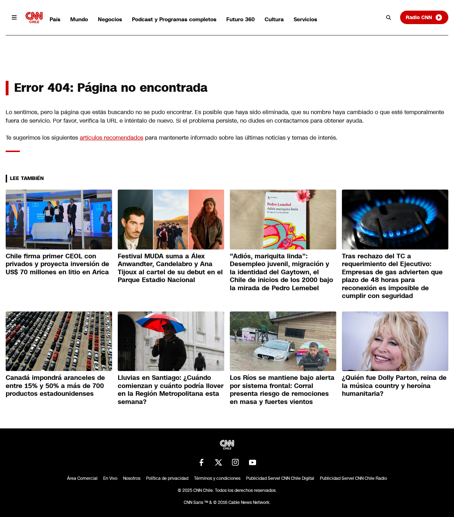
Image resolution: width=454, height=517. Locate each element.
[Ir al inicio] (34, 17)
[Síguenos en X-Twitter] (218, 462)
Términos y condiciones (217, 478)
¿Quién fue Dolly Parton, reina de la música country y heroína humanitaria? (394, 385)
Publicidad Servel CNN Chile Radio (353, 478)
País (55, 19)
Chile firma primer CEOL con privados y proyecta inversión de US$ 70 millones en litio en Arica (57, 264)
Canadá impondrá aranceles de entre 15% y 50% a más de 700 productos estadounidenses (55, 385)
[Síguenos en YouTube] (252, 462)
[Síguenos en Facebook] (201, 462)
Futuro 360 (240, 19)
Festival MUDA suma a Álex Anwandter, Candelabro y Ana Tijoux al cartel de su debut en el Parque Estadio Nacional (170, 268)
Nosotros (131, 478)
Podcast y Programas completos (174, 19)
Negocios (110, 19)
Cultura (274, 19)
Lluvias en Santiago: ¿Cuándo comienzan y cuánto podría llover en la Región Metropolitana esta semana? (170, 389)
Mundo (79, 19)
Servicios (305, 19)
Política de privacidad (167, 478)
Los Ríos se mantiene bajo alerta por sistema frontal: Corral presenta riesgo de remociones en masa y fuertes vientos (282, 389)
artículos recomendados (111, 138)
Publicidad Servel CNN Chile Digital (280, 478)
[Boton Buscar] (388, 17)
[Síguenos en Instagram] (235, 462)
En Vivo (110, 478)
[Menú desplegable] (14, 17)
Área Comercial (82, 478)
